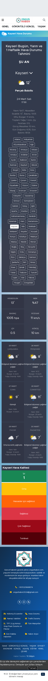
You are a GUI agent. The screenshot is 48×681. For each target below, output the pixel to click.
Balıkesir (23, 160)
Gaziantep (29, 196)
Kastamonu (33, 221)
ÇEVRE (24, 651)
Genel (4, 646)
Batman (13, 165)
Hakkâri (15, 206)
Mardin (23, 242)
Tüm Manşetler (34, 624)
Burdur (13, 175)
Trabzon (23, 273)
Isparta (14, 211)
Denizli (33, 180)
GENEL (5, 27)
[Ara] (44, 20)
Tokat (13, 273)
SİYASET (41, 646)
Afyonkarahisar (19, 145)
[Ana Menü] (3, 20)
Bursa (22, 175)
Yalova (31, 278)
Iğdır (33, 206)
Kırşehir (24, 232)
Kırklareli (13, 232)
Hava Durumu (34, 614)
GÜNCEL (17, 649)
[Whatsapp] (24, 602)
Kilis (23, 226)
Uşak (15, 278)
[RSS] (29, 602)
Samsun (32, 257)
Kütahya (22, 237)
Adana (17, 139)
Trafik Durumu (34, 619)
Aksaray (13, 150)
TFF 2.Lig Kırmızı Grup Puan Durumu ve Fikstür (13, 626)
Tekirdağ (32, 267)
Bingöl (15, 170)
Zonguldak (28, 283)
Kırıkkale (32, 226)
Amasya (24, 150)
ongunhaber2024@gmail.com (25, 592)
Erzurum (33, 191)
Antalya (13, 155)
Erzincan (22, 191)
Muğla (13, 247)
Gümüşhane (29, 201)
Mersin (33, 242)
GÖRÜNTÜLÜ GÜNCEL (23, 27)
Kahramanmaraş (18, 216)
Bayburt (24, 165)
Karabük (32, 216)
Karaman (12, 221)
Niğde (13, 252)
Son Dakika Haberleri (10, 635)
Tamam (33, 668)
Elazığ (12, 191)
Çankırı (14, 180)
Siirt (24, 262)
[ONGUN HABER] (23, 20)
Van (22, 278)
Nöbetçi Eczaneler (15, 614)
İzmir (33, 211)
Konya (12, 237)
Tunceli (34, 273)
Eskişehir (17, 196)
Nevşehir (31, 247)
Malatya (33, 237)
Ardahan (24, 155)
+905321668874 (26, 587)
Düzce (25, 185)
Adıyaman (28, 139)
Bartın (33, 160)
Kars (22, 221)
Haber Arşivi (33, 634)
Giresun (16, 201)
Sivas (13, 267)
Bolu (32, 170)
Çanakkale (32, 175)
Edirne (34, 185)
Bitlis (24, 170)
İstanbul (24, 211)
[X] (19, 602)
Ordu (22, 252)
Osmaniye (32, 252)
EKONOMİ (7, 649)
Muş (22, 247)
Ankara (34, 150)
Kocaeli (34, 232)
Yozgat (17, 283)
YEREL (41, 649)
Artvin (34, 155)
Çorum (23, 180)
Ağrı (32, 145)
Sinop (32, 262)
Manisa (14, 242)
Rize (13, 257)
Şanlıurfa (15, 262)
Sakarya (22, 257)
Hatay (24, 206)
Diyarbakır (14, 185)
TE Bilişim (30, 656)
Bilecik (34, 165)
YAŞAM (41, 27)
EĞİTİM (33, 649)
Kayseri (14, 226)
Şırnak (21, 267)
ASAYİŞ (26, 649)
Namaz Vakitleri (13, 619)
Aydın (13, 160)
